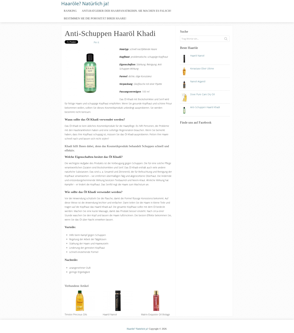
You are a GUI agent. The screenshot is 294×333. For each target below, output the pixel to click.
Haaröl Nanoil (197, 55)
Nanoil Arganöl (197, 81)
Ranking (70, 10)
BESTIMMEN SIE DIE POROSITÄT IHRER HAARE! (95, 18)
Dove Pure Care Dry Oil (202, 94)
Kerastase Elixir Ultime (202, 68)
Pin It (96, 42)
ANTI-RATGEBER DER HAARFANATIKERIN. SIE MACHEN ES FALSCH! (126, 10)
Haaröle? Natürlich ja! (85, 3)
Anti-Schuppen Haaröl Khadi (205, 107)
